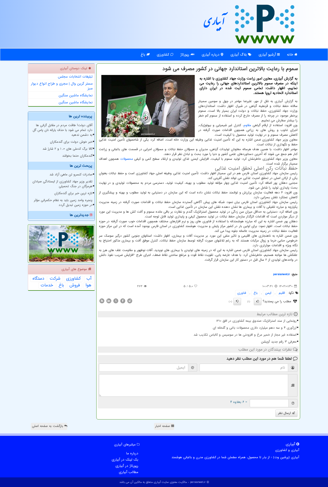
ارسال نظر (285, 413)
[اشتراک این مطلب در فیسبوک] (123, 300)
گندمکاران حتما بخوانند (77, 156)
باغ (143, 54)
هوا (88, 285)
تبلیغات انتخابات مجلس (75, 76)
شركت (55, 279)
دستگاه (38, 279)
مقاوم (247, 125)
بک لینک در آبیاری (125, 459)
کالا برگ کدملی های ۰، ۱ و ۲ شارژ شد (67, 149)
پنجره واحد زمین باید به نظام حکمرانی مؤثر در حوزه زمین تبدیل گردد (63, 202)
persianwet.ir (281, 274)
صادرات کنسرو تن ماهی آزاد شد (70, 174)
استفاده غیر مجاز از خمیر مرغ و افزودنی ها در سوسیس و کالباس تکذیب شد (245, 335)
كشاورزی (73, 279)
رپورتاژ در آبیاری (126, 466)
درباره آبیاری (211, 54)
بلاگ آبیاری (239, 54)
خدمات (47, 285)
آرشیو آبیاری (268, 54)
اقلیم (282, 293)
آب (88, 279)
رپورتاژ (185, 54)
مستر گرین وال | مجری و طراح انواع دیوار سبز (62, 86)
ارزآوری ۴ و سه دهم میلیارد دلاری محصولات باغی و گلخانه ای (255, 328)
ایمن (268, 293)
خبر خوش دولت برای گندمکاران (71, 142)
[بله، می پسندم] (257, 301)
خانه (290, 54)
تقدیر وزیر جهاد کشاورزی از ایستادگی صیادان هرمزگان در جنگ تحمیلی (62, 184)
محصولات (126, 159)
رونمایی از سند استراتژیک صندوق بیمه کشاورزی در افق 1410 (256, 321)
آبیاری (214, 23)
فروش (74, 285)
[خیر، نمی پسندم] (237, 301)
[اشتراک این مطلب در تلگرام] (130, 300)
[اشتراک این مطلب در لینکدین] (109, 300)
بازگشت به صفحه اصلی (48, 426)
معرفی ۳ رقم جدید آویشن (279, 341)
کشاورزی (163, 54)
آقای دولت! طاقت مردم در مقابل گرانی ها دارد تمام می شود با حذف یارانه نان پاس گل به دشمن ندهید (62, 130)
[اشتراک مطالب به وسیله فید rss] (102, 300)
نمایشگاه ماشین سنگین (76, 95)
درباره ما (132, 453)
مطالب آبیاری (128, 472)
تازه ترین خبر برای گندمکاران (73, 193)
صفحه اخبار (163, 426)
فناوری (241, 293)
